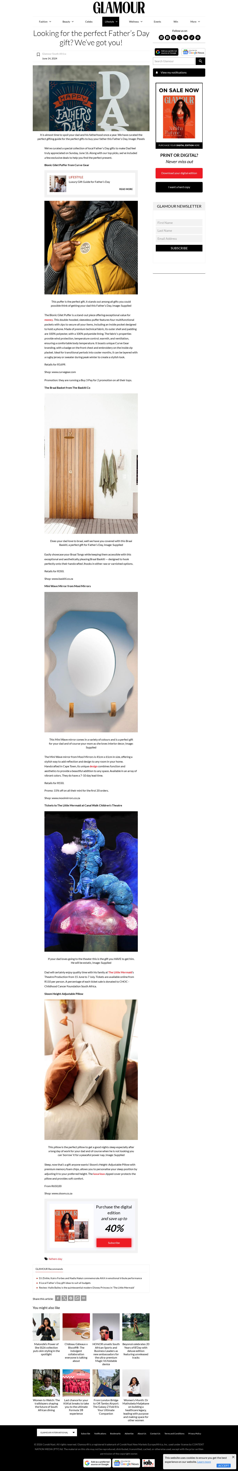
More (193, 21)
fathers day (55, 1258)
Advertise (129, 1433)
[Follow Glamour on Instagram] (173, 37)
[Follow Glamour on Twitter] (179, 37)
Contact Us (155, 1433)
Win (176, 21)
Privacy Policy (194, 1433)
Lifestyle (109, 21)
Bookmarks (115, 1433)
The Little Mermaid (120, 972)
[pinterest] (71, 1298)
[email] (83, 1298)
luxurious (99, 1173)
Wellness (134, 21)
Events (157, 21)
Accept (223, 1465)
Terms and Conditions (174, 1433)
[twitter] (64, 1298)
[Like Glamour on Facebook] (167, 37)
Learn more (204, 1461)
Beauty (66, 21)
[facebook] (58, 1298)
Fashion (43, 21)
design (94, 766)
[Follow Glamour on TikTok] (191, 37)
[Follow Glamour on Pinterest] (198, 37)
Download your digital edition (179, 173)
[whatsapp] (77, 1298)
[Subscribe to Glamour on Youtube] (185, 37)
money (48, 319)
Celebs (89, 21)
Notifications (100, 1433)
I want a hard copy (179, 187)
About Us (142, 1433)
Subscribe (114, 1242)
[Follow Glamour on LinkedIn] (161, 37)
